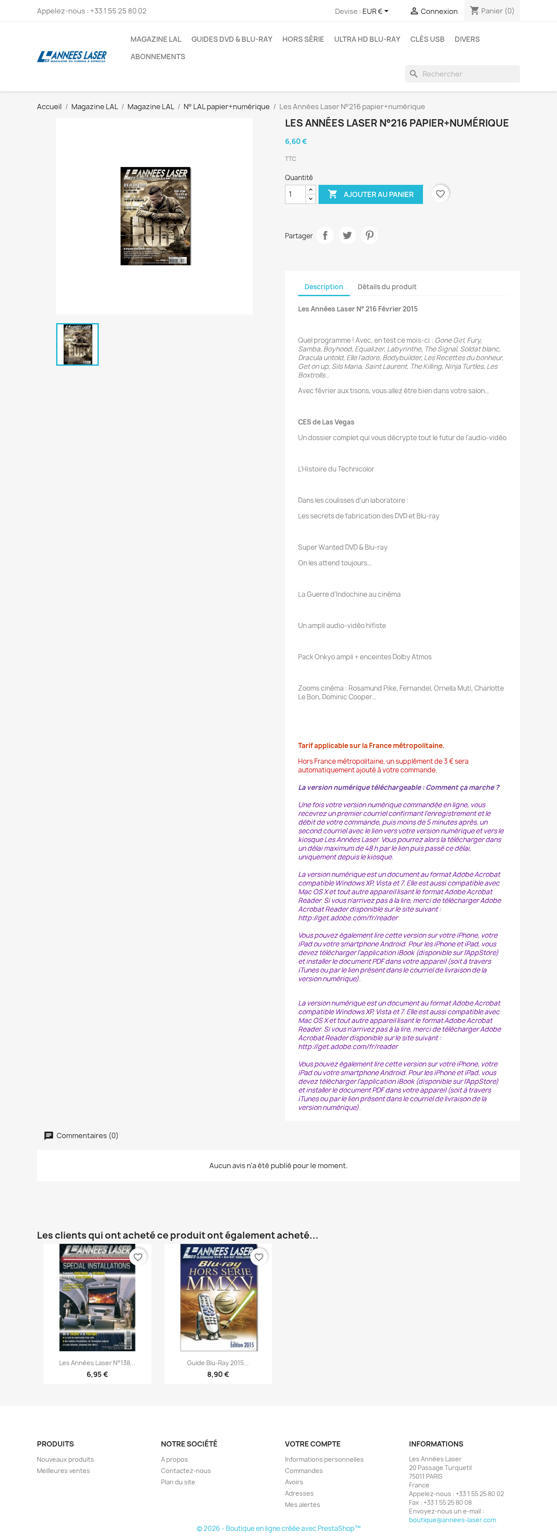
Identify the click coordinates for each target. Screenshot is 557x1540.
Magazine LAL (156, 39)
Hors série (303, 39)
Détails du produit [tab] (387, 286)
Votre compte (313, 1444)
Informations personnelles (324, 1459)
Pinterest (369, 235)
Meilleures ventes (63, 1471)
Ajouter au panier (371, 194)
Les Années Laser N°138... (97, 1363)
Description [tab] (324, 286)
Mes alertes (302, 1504)
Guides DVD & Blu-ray (231, 39)
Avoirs (294, 1482)
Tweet (347, 235)
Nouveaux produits (65, 1459)
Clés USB (427, 39)
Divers (467, 39)
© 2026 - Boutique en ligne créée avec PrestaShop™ (279, 1528)
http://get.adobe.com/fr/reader (348, 917)
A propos (174, 1459)
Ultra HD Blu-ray (367, 39)
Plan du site (178, 1482)
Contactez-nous (186, 1471)
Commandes (304, 1471)
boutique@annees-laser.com (452, 1520)
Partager (325, 235)
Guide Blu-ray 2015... (218, 1363)
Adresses (299, 1493)
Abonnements (158, 56)
